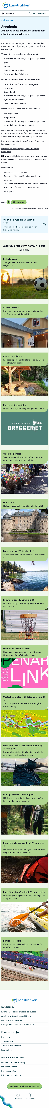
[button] (24, 224)
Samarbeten (7, 1041)
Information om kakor (11, 1075)
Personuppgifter (9, 1071)
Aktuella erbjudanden (11, 1045)
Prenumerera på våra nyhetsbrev (26, 1086)
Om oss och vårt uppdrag (13, 1062)
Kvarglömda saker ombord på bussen (18, 1011)
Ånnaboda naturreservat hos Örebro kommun (25, 183)
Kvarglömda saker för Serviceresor (18, 1024)
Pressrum (5, 1037)
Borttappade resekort (11, 1020)
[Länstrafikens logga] (16, 5)
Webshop (10, 13)
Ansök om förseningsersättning (16, 1016)
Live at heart (7, 1050)
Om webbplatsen (9, 1066)
